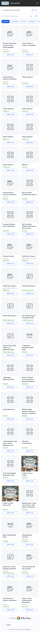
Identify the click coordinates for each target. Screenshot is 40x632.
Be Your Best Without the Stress (29, 194)
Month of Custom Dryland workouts (9, 568)
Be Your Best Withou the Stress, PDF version (29, 226)
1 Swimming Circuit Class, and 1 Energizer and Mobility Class (10, 443)
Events (23, 21)
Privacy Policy (13, 629)
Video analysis (27, 77)
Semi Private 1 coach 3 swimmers (29, 44)
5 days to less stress (27, 474)
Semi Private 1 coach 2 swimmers (10, 599)
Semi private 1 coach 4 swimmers (10, 78)
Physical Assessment (27, 442)
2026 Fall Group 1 (29, 256)
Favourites (15, 21)
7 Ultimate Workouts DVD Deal (27, 348)
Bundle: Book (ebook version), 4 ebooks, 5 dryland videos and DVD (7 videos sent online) (29, 411)
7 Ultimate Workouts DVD (8, 378)
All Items (5, 21)
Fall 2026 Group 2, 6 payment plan (29, 317)
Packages (32, 21)
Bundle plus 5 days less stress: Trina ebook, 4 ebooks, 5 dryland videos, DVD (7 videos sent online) (29, 505)
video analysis (27, 109)
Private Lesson (8, 256)
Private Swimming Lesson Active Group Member (9, 45)
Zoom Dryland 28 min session (28, 568)
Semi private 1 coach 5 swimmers (10, 194)
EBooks (25, 165)
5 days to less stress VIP (8, 504)
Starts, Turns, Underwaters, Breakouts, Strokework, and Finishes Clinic (28, 600)
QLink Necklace (8, 409)
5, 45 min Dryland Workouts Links (9, 474)
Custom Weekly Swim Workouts (9, 225)
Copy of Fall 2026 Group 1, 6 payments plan (9, 348)
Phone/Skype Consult (27, 536)
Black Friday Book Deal (9, 536)
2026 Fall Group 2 (9, 286)
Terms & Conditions (25, 629)
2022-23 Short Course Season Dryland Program (28, 379)
